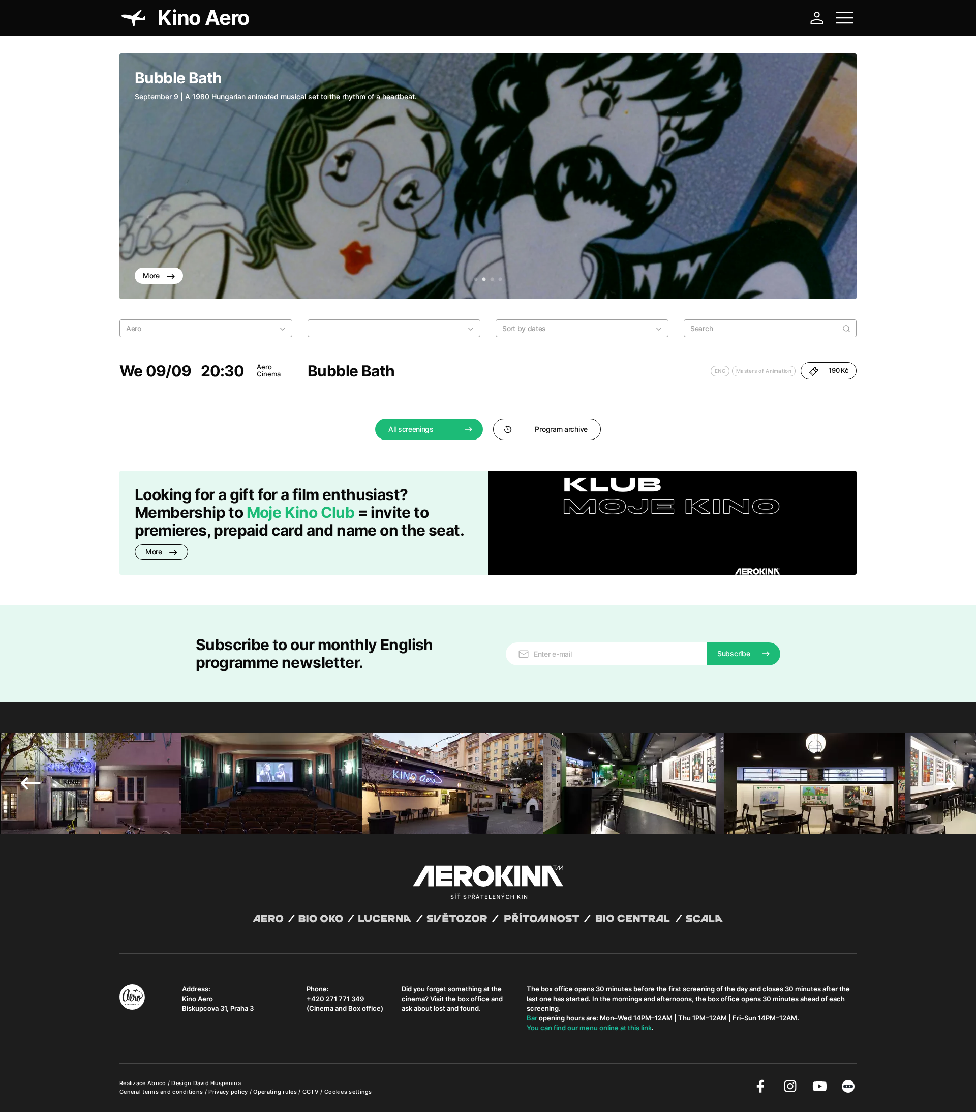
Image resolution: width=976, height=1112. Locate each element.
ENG (720, 371)
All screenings (411, 429)
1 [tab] (476, 280)
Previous (142, 176)
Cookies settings (348, 1091)
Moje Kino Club (301, 512)
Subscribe (733, 653)
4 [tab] (500, 280)
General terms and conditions (162, 1091)
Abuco (156, 1083)
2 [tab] (484, 280)
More (152, 275)
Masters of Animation (763, 371)
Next (833, 176)
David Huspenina (217, 1083)
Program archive (561, 429)
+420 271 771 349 (335, 998)
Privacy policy (229, 1091)
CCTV (311, 1091)
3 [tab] (492, 280)
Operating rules (275, 1091)
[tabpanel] (488, 176)
